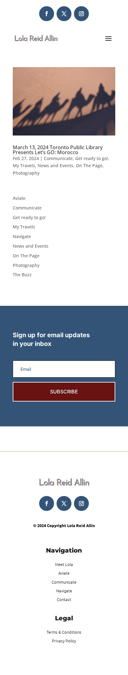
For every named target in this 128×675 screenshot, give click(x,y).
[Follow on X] (64, 13)
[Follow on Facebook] (46, 13)
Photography (26, 173)
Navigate (22, 236)
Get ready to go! (91, 158)
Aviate (19, 198)
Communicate (58, 158)
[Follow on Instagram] (81, 13)
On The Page (89, 165)
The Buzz (22, 275)
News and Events (55, 165)
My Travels (24, 165)
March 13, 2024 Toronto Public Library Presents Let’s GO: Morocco (58, 150)
